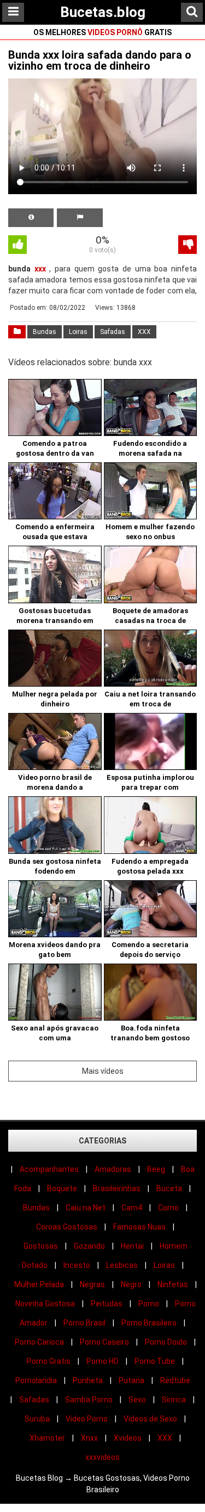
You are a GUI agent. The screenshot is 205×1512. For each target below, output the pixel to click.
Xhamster (47, 1438)
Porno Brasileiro (149, 1322)
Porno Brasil (84, 1322)
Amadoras (113, 1169)
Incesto (76, 1265)
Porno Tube (154, 1361)
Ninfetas (172, 1284)
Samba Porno (89, 1399)
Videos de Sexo (150, 1418)
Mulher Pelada (39, 1284)
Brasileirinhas (116, 1188)
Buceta (169, 1188)
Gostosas (41, 1246)
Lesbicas (122, 1265)
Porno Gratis (49, 1361)
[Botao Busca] (192, 12)
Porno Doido (166, 1342)
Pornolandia (36, 1380)
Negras (92, 1284)
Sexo (137, 1399)
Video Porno (87, 1418)
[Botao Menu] (13, 12)
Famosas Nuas (139, 1226)
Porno (148, 1303)
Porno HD (102, 1361)
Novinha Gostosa (45, 1303)
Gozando (89, 1246)
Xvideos (128, 1438)
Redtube (175, 1380)
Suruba (37, 1418)
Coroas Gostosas (66, 1226)
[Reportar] (79, 217)
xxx (40, 268)
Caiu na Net (86, 1207)
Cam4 (131, 1207)
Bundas (44, 332)
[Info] (31, 217)
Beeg (156, 1169)
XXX (144, 332)
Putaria (131, 1380)
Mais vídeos (103, 1071)
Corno (168, 1207)
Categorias (102, 1140)
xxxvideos (102, 1457)
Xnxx (89, 1438)
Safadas (112, 332)
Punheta (88, 1380)
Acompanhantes (49, 1169)
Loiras (78, 332)
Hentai (132, 1246)
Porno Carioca (39, 1342)
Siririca (174, 1399)
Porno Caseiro (104, 1342)
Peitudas (106, 1303)
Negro (131, 1284)
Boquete (62, 1188)
